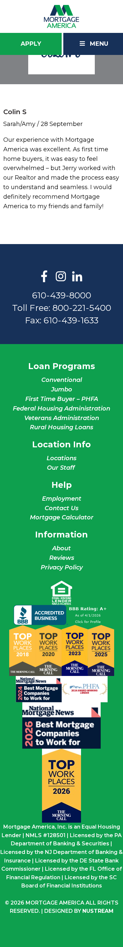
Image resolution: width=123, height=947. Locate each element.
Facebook (44, 277)
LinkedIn (77, 277)
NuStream (97, 911)
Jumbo (61, 389)
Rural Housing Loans (61, 427)
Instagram (60, 277)
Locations (61, 458)
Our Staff (61, 467)
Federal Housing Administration (61, 408)
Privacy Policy (62, 567)
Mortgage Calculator (61, 517)
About (61, 548)
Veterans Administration (61, 418)
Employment (61, 498)
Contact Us (61, 508)
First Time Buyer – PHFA (61, 399)
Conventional (61, 380)
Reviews (61, 557)
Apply (31, 43)
